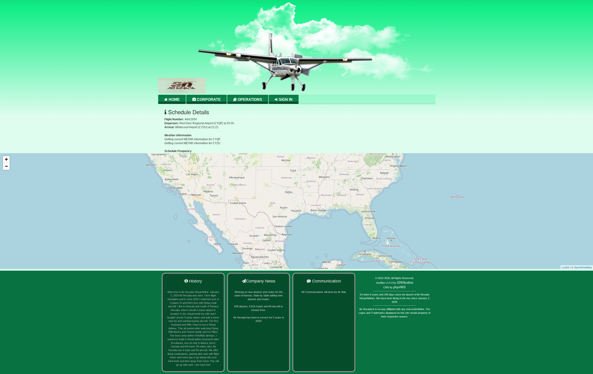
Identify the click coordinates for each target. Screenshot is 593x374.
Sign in (285, 99)
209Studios (405, 282)
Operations (249, 99)
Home (174, 99)
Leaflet (565, 267)
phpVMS (399, 287)
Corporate (208, 99)
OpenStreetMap (583, 267)
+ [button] (6, 159)
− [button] (6, 166)
